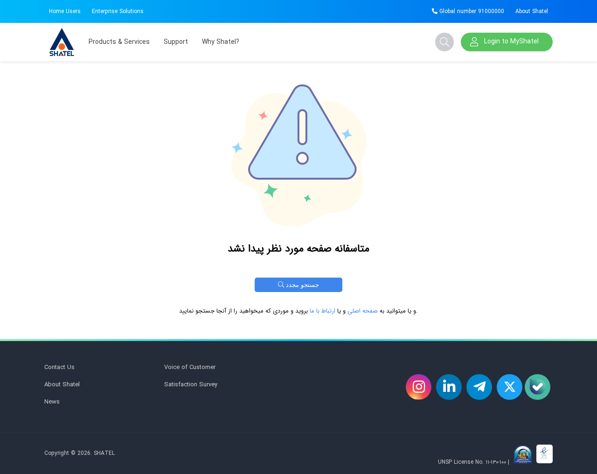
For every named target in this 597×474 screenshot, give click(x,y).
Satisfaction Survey (190, 385)
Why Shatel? (220, 42)
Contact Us (59, 367)
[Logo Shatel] (61, 42)
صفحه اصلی (362, 311)
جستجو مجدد (301, 284)
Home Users (65, 11)
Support (176, 42)
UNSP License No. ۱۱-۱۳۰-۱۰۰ (472, 462)
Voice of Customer (189, 367)
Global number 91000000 (470, 11)
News (52, 402)
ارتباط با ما (322, 311)
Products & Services (119, 42)
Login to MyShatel (511, 41)
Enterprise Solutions (118, 11)
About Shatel (531, 11)
